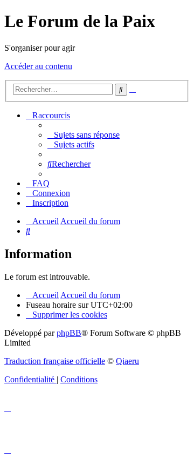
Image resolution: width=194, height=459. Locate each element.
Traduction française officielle (54, 361)
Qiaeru (127, 361)
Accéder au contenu (38, 66)
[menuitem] (83, 134)
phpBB (69, 333)
